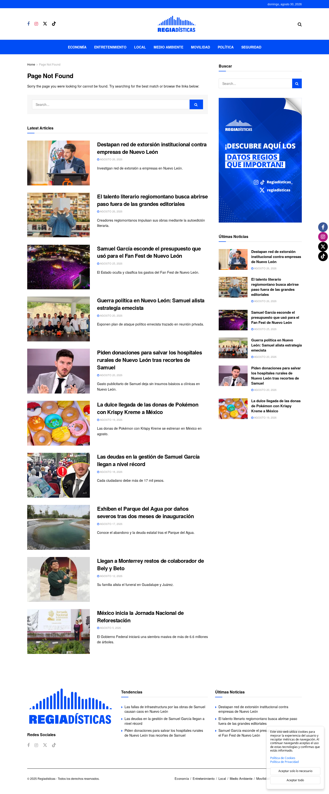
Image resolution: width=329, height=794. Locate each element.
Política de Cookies (282, 758)
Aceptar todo (295, 780)
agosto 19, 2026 (110, 419)
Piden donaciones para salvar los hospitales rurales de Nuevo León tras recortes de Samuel (149, 359)
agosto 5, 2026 (110, 628)
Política (226, 47)
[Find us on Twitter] (45, 24)
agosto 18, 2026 (110, 472)
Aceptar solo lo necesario (295, 771)
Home (31, 64)
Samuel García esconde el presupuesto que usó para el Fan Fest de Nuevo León (149, 252)
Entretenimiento (110, 47)
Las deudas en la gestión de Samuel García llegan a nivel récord (148, 460)
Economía (77, 47)
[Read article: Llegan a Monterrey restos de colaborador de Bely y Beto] (58, 579)
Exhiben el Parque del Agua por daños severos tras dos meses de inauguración (145, 512)
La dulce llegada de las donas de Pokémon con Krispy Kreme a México (147, 408)
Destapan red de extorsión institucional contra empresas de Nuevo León (152, 148)
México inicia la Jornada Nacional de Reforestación (140, 616)
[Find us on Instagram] (36, 24)
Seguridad (251, 47)
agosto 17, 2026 (110, 524)
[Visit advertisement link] (260, 160)
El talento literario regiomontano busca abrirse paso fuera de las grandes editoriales (152, 200)
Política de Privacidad (284, 762)
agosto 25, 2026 (110, 263)
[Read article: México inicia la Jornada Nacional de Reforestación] (58, 631)
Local (140, 47)
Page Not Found (49, 64)
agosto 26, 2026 (110, 159)
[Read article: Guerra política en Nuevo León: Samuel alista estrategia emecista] (58, 319)
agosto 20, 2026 (110, 315)
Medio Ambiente (168, 47)
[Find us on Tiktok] (54, 745)
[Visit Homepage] (177, 24)
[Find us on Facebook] (28, 24)
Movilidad (200, 47)
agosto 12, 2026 (110, 576)
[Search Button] (300, 24)
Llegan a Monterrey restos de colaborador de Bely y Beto (150, 564)
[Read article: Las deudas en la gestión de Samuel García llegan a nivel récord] (58, 475)
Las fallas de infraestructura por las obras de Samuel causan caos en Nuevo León (165, 709)
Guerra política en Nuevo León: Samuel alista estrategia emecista (150, 304)
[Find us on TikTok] (54, 24)
